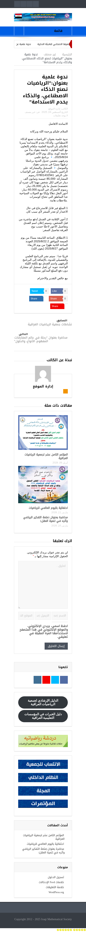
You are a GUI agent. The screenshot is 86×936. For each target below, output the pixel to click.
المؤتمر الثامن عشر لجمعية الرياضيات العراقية (46, 456)
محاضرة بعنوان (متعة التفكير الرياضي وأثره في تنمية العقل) (45, 519)
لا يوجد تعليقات (60, 115)
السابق (62, 320)
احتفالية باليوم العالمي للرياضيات (48, 508)
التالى (23, 334)
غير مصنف (30, 112)
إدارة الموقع (54, 108)
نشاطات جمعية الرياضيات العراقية (50, 324)
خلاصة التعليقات (55, 887)
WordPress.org (56, 892)
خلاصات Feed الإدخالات (51, 882)
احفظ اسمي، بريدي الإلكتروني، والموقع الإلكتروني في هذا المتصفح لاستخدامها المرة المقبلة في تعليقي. (44, 631)
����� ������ (71, 930)
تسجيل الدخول (56, 877)
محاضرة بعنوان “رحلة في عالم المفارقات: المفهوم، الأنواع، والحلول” (41, 339)
